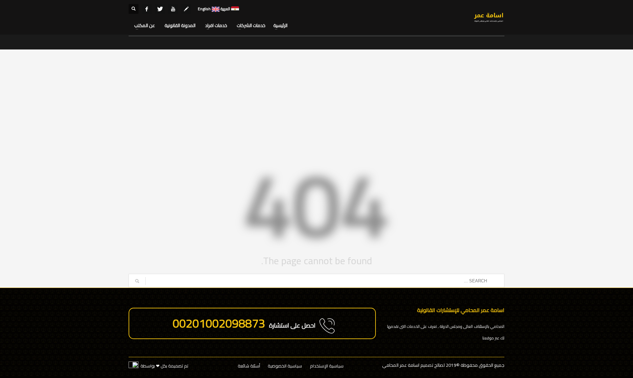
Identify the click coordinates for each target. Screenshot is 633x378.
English (204, 9)
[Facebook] (147, 9)
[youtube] (173, 9)
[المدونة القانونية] (186, 9)
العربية (225, 9)
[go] (137, 281)
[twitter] (160, 9)
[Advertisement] (316, 105)
